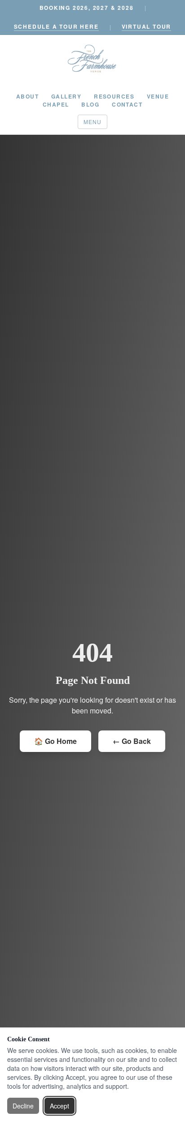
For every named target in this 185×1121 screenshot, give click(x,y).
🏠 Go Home (55, 741)
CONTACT (127, 104)
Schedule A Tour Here (56, 26)
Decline (23, 1105)
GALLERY (66, 96)
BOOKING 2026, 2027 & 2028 (87, 8)
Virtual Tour (147, 26)
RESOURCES (114, 96)
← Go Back (132, 741)
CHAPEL (56, 104)
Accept (59, 1105)
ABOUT (27, 96)
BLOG (90, 104)
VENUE (158, 96)
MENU (93, 121)
